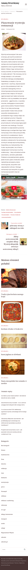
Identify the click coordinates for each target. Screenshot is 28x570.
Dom (2, 459)
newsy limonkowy (10, 3)
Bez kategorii (5, 445)
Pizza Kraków (17, 212)
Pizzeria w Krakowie (15, 214)
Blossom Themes (14, 563)
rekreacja (4, 505)
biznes (3, 450)
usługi (3, 528)
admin (3, 29)
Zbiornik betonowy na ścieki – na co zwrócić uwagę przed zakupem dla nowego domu (13, 403)
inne (2, 473)
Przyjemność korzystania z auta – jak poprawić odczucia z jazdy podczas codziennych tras (11, 432)
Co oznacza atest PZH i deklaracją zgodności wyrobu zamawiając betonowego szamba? (14, 412)
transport (4, 519)
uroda (3, 523)
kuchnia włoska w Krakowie (12, 329)
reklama (3, 496)
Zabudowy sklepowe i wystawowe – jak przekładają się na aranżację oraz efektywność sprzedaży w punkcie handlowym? (12, 422)
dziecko (3, 464)
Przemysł (4, 491)
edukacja (4, 468)
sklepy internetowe (7, 514)
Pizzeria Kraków (5, 214)
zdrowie (3, 537)
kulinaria (4, 19)
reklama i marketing (7, 500)
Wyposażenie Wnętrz (7, 532)
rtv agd (3, 510)
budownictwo (5, 455)
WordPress (7, 565)
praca (3, 487)
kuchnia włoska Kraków (7, 212)
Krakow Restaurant (11, 210)
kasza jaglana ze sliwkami (11, 354)
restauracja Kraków (6, 217)
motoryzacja (5, 482)
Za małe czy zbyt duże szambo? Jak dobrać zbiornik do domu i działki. (13, 397)
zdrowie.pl (4, 542)
